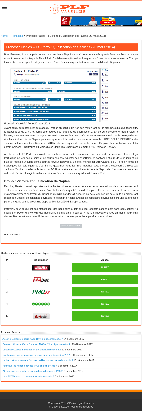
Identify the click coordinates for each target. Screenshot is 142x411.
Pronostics (17, 35)
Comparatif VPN (57, 403)
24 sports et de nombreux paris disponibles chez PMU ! (32, 371)
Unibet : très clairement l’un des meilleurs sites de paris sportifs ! (37, 360)
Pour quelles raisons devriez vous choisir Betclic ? (29, 365)
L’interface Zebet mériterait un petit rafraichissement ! (31, 349)
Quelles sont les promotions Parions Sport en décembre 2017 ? (37, 355)
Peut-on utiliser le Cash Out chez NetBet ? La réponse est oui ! (36, 344)
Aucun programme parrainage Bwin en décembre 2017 (32, 338)
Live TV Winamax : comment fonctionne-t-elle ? (28, 376)
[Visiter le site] (41, 267)
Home (4, 35)
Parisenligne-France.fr (81, 403)
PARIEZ (104, 267)
